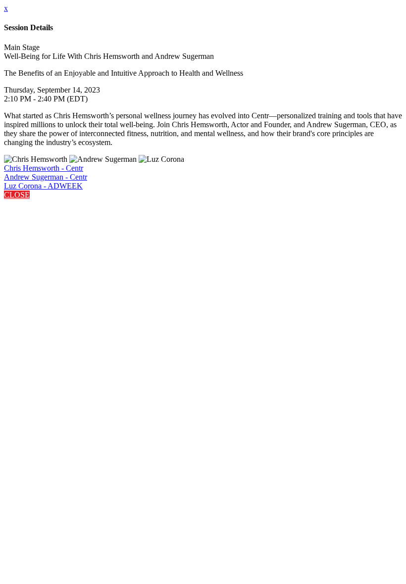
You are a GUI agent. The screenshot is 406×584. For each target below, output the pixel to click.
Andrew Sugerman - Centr (45, 177)
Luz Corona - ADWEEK (43, 186)
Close (17, 195)
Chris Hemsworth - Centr (43, 168)
